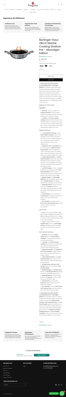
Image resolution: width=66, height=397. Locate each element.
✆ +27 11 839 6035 (48, 368)
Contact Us (6, 366)
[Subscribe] (25, 384)
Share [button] (41, 322)
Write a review (42, 355)
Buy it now (51, 79)
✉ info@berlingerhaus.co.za (50, 366)
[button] (4, 4)
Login (24, 366)
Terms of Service (7, 377)
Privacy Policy (6, 373)
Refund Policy (6, 375)
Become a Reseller (7, 368)
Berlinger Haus (10, 394)
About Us (5, 370)
